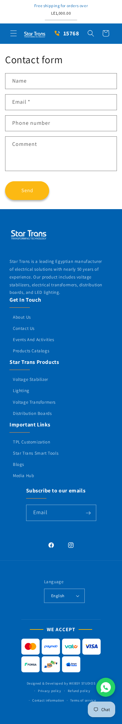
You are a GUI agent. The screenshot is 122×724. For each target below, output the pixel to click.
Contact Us (24, 328)
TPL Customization (31, 442)
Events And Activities (33, 339)
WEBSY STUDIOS (82, 683)
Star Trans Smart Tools (35, 453)
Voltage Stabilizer (30, 379)
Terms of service (83, 700)
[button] (13, 33)
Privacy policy (49, 691)
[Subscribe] (88, 513)
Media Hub (23, 475)
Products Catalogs (31, 351)
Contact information (48, 700)
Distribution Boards (32, 413)
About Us (22, 317)
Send (27, 190)
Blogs (18, 464)
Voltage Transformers (34, 402)
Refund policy (79, 691)
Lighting (21, 390)
